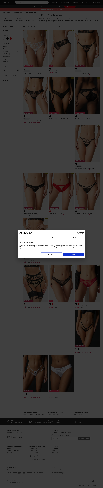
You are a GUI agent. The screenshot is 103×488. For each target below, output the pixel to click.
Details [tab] (51, 237)
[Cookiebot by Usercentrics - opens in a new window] (77, 233)
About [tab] (74, 237)
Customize (50, 254)
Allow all (73, 254)
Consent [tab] (29, 237)
